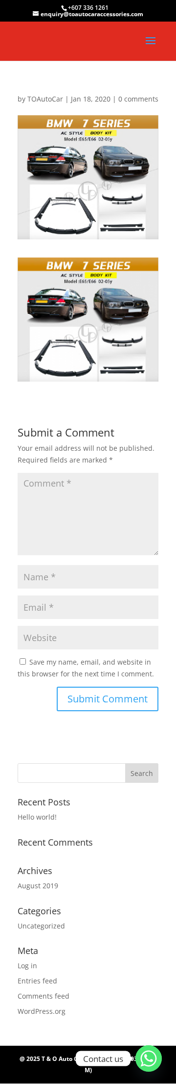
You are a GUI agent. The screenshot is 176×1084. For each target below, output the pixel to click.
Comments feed (43, 996)
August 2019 (38, 885)
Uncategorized (41, 925)
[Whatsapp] (148, 1058)
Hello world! (37, 817)
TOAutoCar (45, 98)
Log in (27, 965)
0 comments (138, 98)
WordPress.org (42, 1011)
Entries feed (37, 980)
